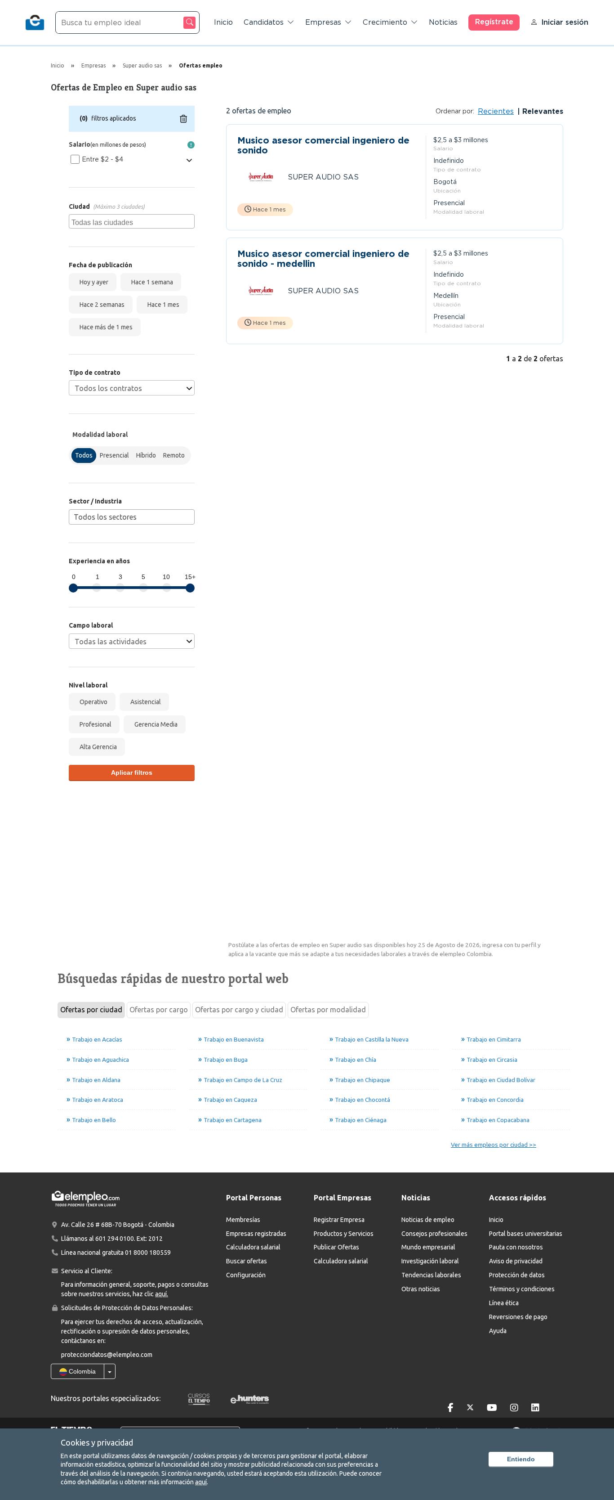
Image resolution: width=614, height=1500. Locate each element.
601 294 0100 (114, 1238)
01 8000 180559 (148, 1252)
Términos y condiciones (522, 1289)
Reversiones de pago (518, 1316)
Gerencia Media (155, 724)
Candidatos (264, 22)
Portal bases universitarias (525, 1233)
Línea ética (504, 1303)
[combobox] (132, 221)
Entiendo (521, 1459)
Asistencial (144, 701)
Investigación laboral (430, 1261)
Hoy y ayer (92, 282)
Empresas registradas (256, 1233)
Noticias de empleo (427, 1219)
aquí (201, 1482)
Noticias (443, 22)
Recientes (496, 111)
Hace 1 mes (162, 304)
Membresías (243, 1219)
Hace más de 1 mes (105, 327)
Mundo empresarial (428, 1247)
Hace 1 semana (151, 282)
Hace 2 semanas (101, 304)
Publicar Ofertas (336, 1247)
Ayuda (498, 1330)
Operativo (92, 701)
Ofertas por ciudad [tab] (91, 1010)
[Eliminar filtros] (183, 119)
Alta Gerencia (97, 746)
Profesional (94, 724)
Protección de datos (517, 1275)
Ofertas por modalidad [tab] (328, 1010)
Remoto (174, 455)
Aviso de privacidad (516, 1261)
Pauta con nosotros (516, 1247)
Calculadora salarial (253, 1247)
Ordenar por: (455, 111)
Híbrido (146, 455)
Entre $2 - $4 (102, 159)
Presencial (114, 455)
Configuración (246, 1275)
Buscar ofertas (246, 1261)
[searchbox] (132, 221)
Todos (84, 455)
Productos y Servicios (344, 1233)
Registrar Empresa (339, 1219)
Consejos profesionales (434, 1233)
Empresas (323, 22)
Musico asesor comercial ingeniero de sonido (323, 145)
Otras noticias (420, 1289)
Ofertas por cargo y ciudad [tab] (239, 1010)
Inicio (223, 22)
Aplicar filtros (131, 772)
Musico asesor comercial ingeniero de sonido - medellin (323, 259)
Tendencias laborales (431, 1275)
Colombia (81, 1371)
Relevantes (541, 111)
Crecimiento (385, 22)
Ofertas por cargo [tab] (158, 1010)
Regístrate (494, 22)
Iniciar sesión (564, 22)
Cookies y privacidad (97, 1442)
